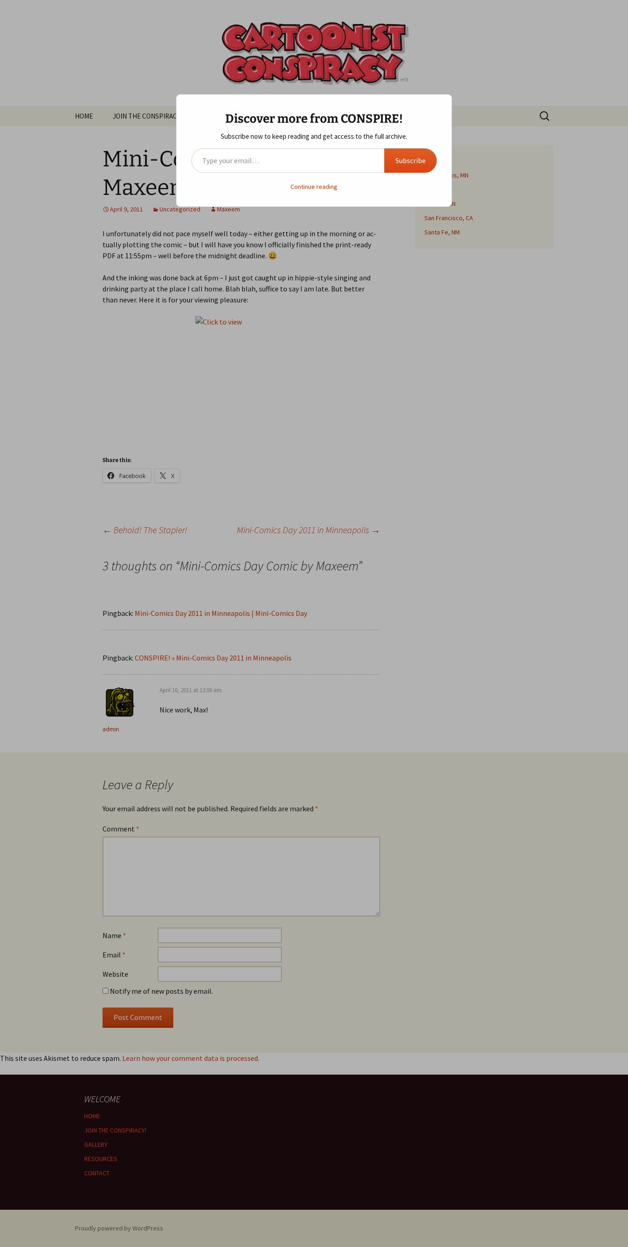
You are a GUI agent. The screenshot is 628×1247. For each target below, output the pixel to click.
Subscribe (410, 160)
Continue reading (314, 186)
